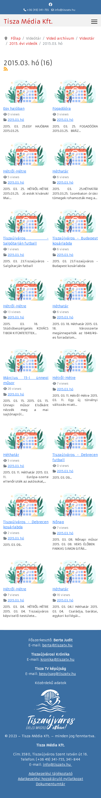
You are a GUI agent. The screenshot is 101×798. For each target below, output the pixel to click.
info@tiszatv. (54, 764)
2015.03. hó (16, 120)
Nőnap (58, 522)
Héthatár (60, 171)
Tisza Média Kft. (28, 22)
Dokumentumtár (50, 784)
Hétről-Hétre (14, 171)
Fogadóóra (61, 108)
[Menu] (94, 21)
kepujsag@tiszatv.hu (57, 674)
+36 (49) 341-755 (38, 10)
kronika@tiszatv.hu (57, 659)
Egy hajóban (14, 108)
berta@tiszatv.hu (57, 645)
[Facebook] (50, 4)
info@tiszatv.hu (65, 10)
